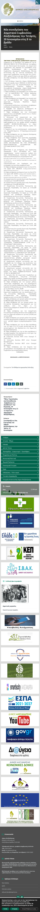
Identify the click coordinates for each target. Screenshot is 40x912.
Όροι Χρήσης (5, 883)
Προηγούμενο (8, 397)
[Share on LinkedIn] (13, 384)
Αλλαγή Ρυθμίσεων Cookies (29, 909)
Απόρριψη (14, 909)
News (10, 47)
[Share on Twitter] (9, 384)
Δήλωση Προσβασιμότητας (9, 892)
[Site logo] (20, 15)
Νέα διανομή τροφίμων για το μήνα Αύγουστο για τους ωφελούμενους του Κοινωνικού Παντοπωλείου (18, 872)
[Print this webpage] (21, 384)
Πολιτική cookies (6, 889)
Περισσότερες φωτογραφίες (10, 610)
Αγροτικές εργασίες (9, 606)
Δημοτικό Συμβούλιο (23, 388)
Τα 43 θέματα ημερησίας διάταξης (23, 367)
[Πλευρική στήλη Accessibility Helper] (38, 2)
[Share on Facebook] (5, 384)
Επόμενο (6, 418)
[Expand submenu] (37, 437)
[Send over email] (17, 384)
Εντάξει (5, 909)
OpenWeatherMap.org (21, 492)
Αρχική (5, 47)
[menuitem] (20, 437)
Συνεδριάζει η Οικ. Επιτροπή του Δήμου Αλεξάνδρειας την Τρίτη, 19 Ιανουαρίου (11, 425)
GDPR (3, 886)
